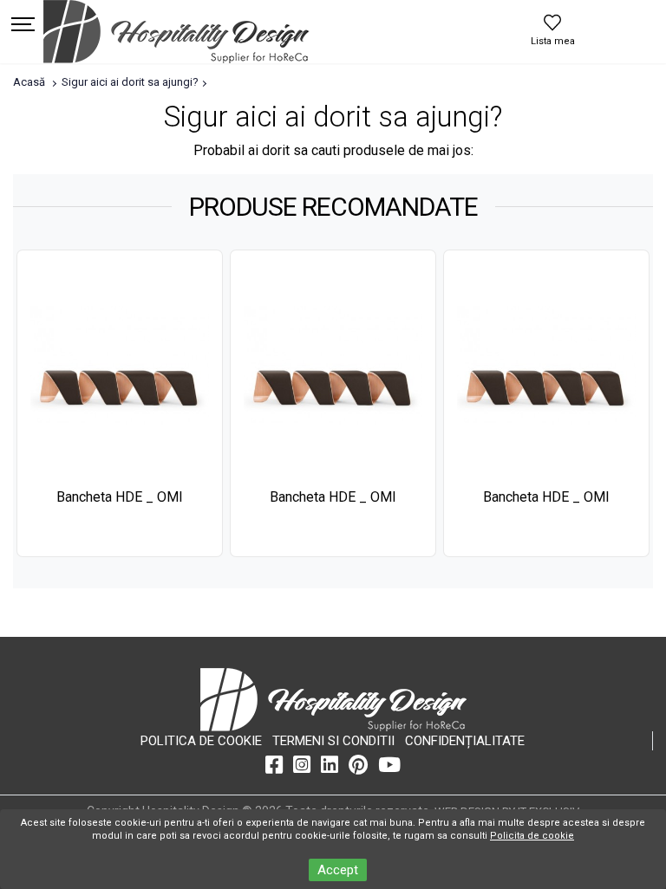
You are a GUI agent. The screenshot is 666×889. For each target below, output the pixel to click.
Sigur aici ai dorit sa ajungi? (130, 81)
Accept (337, 870)
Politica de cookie (201, 741)
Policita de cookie (532, 835)
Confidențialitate (465, 741)
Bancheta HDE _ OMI (119, 497)
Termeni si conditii (333, 741)
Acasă (29, 81)
